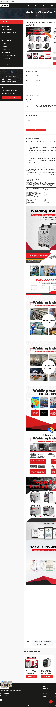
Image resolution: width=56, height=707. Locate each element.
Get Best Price (31, 676)
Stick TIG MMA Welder (7, 29)
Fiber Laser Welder (6, 58)
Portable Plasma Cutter (7, 38)
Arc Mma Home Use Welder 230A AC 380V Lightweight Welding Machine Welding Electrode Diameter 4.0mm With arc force (46, 672)
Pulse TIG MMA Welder (7, 40)
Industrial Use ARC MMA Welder (26, 15)
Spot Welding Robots (6, 64)
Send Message (36, 130)
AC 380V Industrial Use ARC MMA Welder (42, 641)
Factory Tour (45, 691)
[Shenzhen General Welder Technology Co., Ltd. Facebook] (54, 58)
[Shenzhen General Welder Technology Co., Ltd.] (4, 5)
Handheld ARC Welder (7, 35)
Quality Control (46, 693)
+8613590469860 (11, 93)
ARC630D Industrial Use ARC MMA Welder (43, 644)
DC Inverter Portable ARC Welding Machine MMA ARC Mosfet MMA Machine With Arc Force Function (31, 672)
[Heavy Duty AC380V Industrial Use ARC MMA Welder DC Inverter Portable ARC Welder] (38, 39)
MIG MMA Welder (5, 26)
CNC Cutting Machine (6, 61)
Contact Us (45, 696)
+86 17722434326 (13, 90)
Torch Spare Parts (6, 52)
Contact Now (11, 97)
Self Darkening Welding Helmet (9, 55)
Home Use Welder (6, 46)
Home (17, 15)
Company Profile (46, 688)
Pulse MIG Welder (6, 49)
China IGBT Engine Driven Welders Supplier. (22, 705)
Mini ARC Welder (5, 43)
